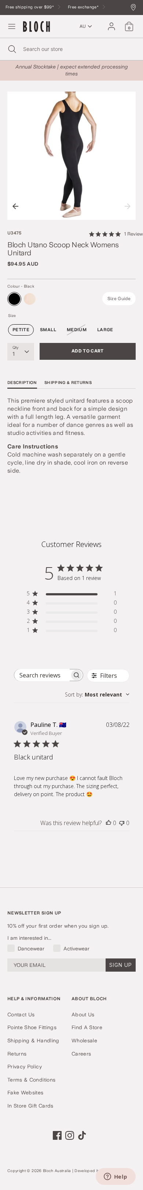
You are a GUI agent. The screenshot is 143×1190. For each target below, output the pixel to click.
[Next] (128, 206)
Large (105, 329)
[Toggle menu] (11, 26)
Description (22, 382)
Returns (16, 1054)
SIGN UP (120, 965)
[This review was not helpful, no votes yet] (121, 823)
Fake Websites (25, 1092)
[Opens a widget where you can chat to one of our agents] (115, 1177)
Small (48, 329)
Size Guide (119, 298)
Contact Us (21, 1014)
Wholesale (84, 1040)
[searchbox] (42, 675)
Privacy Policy (24, 1066)
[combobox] (97, 694)
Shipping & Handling (33, 1040)
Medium (77, 329)
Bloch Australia (57, 1170)
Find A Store (87, 1027)
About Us (83, 1014)
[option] (71, 156)
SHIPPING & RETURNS (68, 382)
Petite (20, 329)
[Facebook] (57, 1135)
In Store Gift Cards (30, 1106)
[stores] (135, 7)
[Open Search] (12, 49)
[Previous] (15, 206)
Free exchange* (84, 7)
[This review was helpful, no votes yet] (108, 823)
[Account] (111, 23)
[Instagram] (69, 1135)
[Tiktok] (82, 1135)
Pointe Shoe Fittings (31, 1027)
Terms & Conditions (31, 1080)
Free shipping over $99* (30, 7)
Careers (81, 1054)
